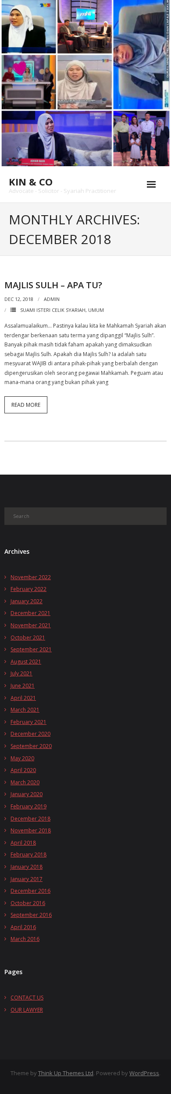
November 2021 (31, 625)
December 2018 (30, 818)
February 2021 (28, 722)
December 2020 (30, 733)
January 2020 (27, 794)
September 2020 (31, 746)
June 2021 (23, 685)
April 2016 (23, 927)
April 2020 (23, 770)
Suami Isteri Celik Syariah (53, 310)
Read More (25, 405)
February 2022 (28, 589)
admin (52, 299)
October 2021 (28, 637)
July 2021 (21, 673)
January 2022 (27, 601)
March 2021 (25, 709)
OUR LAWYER (27, 1010)
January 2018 (27, 866)
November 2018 (31, 830)
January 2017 (27, 879)
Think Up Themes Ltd (65, 1073)
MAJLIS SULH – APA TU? (53, 285)
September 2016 (31, 915)
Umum (96, 310)
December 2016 (30, 891)
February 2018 (28, 854)
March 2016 (25, 939)
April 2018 (23, 842)
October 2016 (28, 903)
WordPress (144, 1073)
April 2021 (23, 698)
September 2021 (31, 649)
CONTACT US (27, 997)
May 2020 (22, 758)
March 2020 (25, 782)
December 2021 (30, 613)
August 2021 (26, 661)
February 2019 (28, 806)
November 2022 (31, 577)
